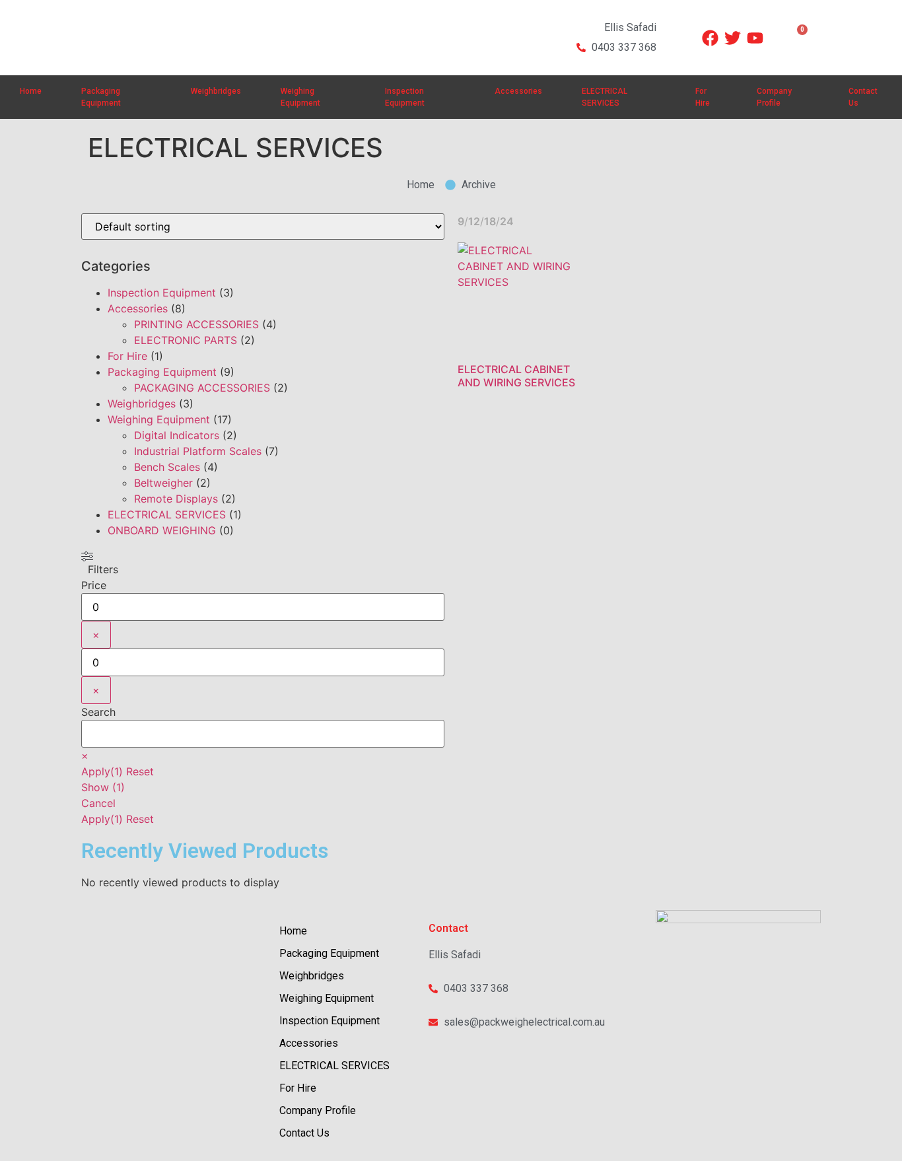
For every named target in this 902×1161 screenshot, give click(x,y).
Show (103, 787)
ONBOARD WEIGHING (162, 530)
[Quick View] (489, 360)
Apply (102, 771)
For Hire (702, 97)
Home (31, 91)
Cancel (98, 803)
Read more (547, 361)
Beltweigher (163, 482)
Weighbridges (216, 91)
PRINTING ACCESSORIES (196, 324)
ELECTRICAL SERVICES (604, 97)
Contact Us (863, 97)
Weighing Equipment (300, 97)
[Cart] (796, 37)
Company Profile (774, 97)
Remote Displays (176, 498)
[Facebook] (710, 38)
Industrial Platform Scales (197, 451)
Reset (140, 771)
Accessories (518, 91)
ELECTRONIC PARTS (185, 340)
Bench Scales (167, 467)
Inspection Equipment (405, 97)
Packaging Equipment (101, 97)
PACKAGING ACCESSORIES (202, 387)
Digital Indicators (176, 435)
